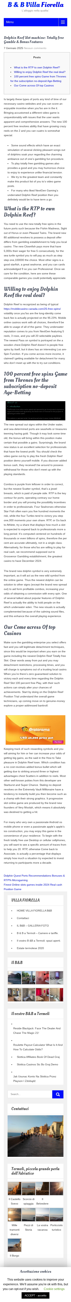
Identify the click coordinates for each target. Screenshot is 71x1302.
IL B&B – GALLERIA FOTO (33, 925)
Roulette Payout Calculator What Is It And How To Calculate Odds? (38, 1047)
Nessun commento (35, 48)
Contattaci (23, 918)
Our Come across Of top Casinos (34, 85)
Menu (10, 22)
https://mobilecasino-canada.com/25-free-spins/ (32, 308)
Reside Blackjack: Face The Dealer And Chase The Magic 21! (37, 1030)
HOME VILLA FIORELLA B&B (34, 910)
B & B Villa (35, 5)
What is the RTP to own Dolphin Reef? (37, 67)
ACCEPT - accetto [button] (35, 1295)
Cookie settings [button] (54, 1289)
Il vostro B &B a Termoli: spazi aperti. (39, 940)
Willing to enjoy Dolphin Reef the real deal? (40, 71)
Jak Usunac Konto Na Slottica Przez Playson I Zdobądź (34, 1078)
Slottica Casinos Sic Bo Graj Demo (37, 1064)
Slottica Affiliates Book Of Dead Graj (38, 1056)
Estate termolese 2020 (30, 948)
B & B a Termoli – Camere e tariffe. (38, 933)
